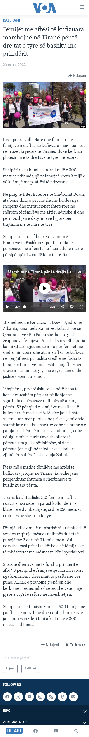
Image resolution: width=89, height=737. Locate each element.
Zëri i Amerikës (25, 278)
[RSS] (51, 696)
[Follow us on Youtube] (29, 696)
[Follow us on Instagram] (40, 696)
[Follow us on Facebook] (7, 696)
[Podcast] (62, 696)
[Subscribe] (73, 696)
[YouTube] (56, 731)
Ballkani (11, 21)
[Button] (77, 76)
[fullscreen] (81, 307)
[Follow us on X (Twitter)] (18, 696)
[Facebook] (35, 731)
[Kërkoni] (76, 731)
